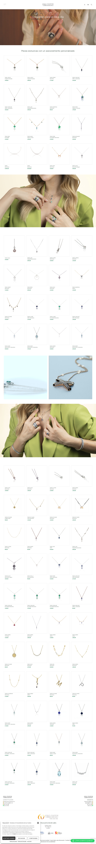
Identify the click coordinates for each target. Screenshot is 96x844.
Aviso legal (29, 841)
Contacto (48, 828)
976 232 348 (89, 804)
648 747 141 (90, 805)
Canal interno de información (57, 840)
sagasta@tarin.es (88, 802)
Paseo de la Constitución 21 (9, 801)
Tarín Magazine (48, 826)
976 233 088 (6, 804)
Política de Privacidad (22, 841)
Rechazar (21, 838)
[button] (38, 823)
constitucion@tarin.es (8, 802)
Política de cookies (13, 841)
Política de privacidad (43, 840)
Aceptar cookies (9, 838)
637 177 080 (6, 805)
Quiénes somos (48, 825)
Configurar (33, 838)
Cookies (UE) (68, 840)
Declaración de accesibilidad (48, 841)
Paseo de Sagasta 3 (88, 801)
